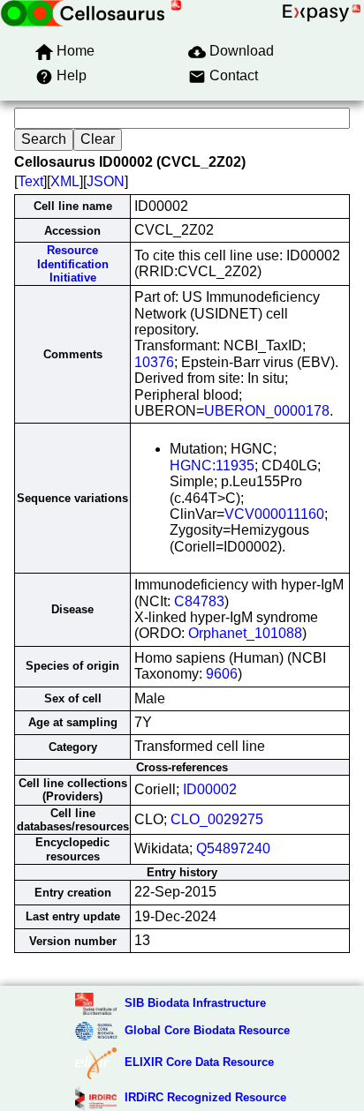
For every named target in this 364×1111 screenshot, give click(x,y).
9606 (222, 673)
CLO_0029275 (217, 819)
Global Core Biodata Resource (207, 1030)
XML (65, 181)
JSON (106, 181)
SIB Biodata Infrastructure (195, 1003)
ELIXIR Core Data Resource (199, 1062)
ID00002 (210, 789)
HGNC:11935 (212, 465)
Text (30, 181)
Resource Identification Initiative (73, 264)
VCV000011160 (274, 514)
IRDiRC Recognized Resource (205, 1097)
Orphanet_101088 (245, 633)
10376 (154, 362)
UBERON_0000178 (267, 410)
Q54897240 (233, 848)
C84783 (199, 601)
